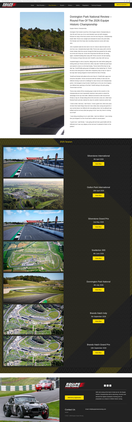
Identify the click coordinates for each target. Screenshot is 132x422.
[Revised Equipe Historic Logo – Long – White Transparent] (9, 3)
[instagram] (126, 1)
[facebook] (124, 1)
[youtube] (129, 1)
